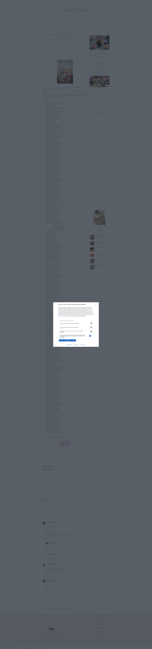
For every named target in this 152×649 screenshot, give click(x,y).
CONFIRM (67, 340)
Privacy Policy (82, 344)
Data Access (76, 344)
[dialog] (76, 324)
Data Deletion (69, 344)
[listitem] (76, 320)
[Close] (96, 304)
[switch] (90, 323)
